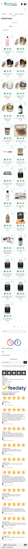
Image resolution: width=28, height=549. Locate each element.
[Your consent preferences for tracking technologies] (25, 546)
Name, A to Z (14, 30)
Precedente (5, 394)
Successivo (11, 394)
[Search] (25, 9)
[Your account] (22, 4)
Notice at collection (7, 547)
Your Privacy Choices (11, 545)
